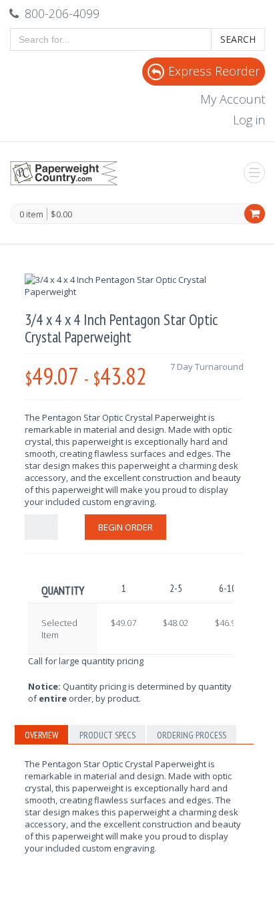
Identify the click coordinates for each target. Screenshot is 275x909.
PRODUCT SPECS (107, 735)
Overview (41, 735)
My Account (232, 99)
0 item (31, 214)
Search (238, 39)
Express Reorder (214, 71)
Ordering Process (191, 735)
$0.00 (61, 214)
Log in (249, 120)
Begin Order (125, 527)
